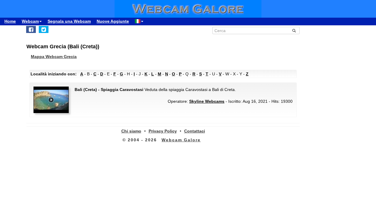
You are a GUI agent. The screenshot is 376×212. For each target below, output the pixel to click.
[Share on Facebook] (31, 29)
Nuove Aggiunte (113, 21)
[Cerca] (294, 30)
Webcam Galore (181, 140)
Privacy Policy (163, 131)
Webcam (30, 21)
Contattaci (194, 131)
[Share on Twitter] (43, 29)
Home (10, 21)
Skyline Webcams (206, 101)
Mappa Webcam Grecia (54, 56)
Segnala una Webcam (69, 21)
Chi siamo (131, 131)
